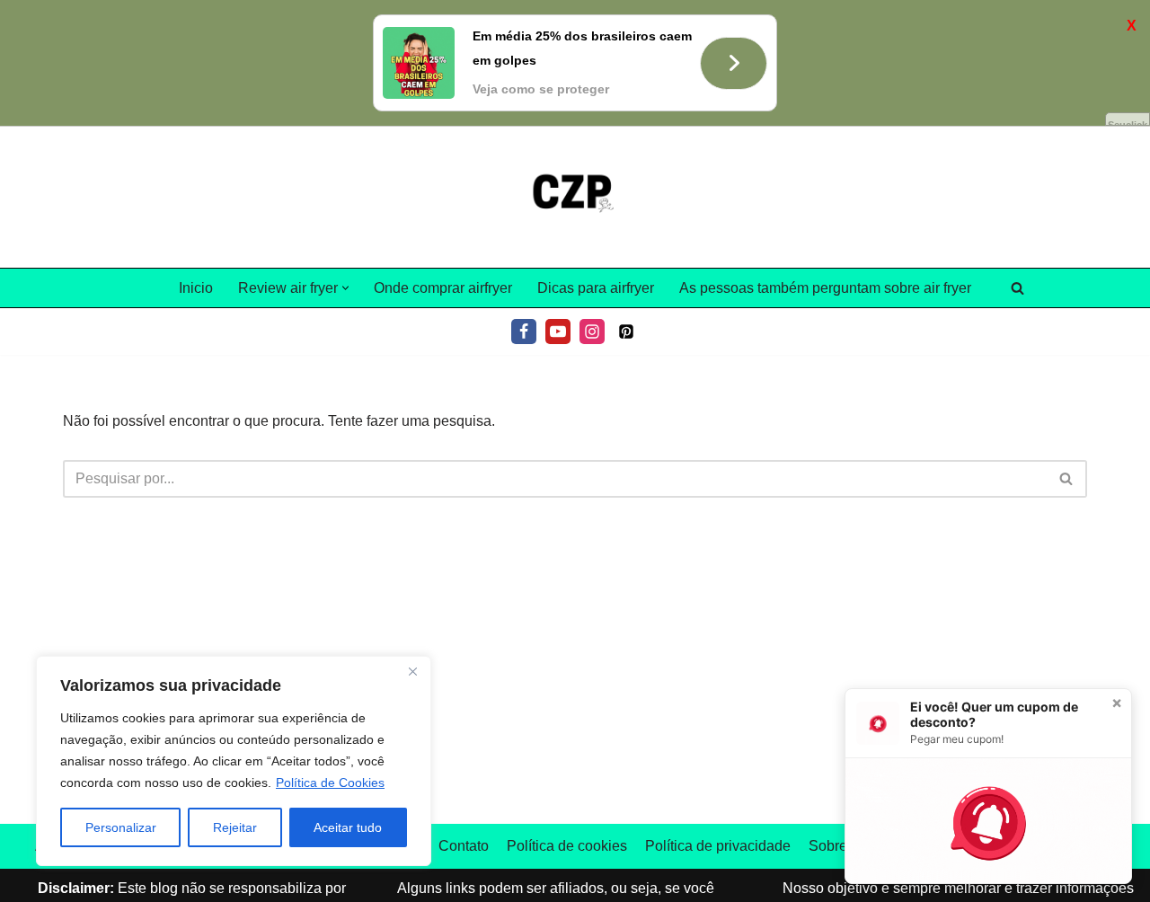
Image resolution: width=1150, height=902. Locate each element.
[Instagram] (592, 331)
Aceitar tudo (348, 827)
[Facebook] (523, 331)
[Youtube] (558, 331)
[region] (233, 761)
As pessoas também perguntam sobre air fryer (825, 288)
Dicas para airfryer (595, 288)
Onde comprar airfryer (443, 288)
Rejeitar (235, 827)
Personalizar (120, 827)
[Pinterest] (626, 331)
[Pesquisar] (1017, 288)
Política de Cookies (330, 782)
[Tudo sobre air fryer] (575, 198)
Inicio (196, 288)
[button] (345, 288)
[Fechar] (412, 671)
